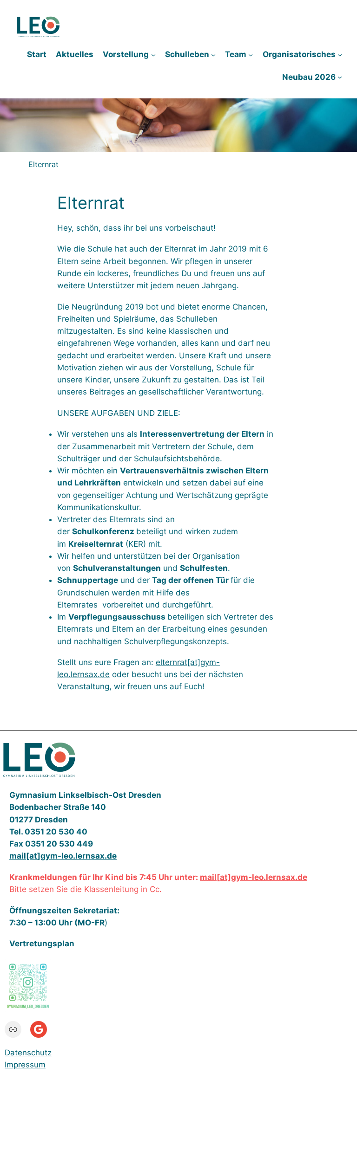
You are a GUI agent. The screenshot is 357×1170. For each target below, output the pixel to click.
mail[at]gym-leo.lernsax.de (253, 877)
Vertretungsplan (41, 943)
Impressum (25, 1064)
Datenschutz (28, 1052)
